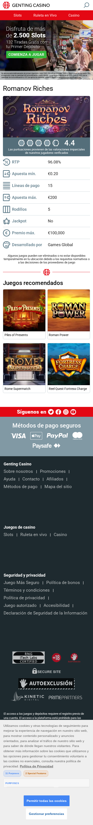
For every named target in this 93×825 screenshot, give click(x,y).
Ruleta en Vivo (45, 15)
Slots (18, 15)
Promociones (53, 471)
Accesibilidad (57, 605)
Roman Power (59, 335)
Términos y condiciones (27, 590)
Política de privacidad (24, 597)
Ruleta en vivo (33, 534)
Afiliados (54, 479)
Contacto (31, 479)
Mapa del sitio (58, 486)
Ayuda (9, 479)
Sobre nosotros (18, 471)
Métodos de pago (20, 486)
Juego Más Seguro (21, 582)
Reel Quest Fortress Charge (68, 389)
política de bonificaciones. (70, 77)
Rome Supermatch (17, 389)
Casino (73, 15)
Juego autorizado (20, 605)
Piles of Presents (16, 335)
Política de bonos (63, 582)
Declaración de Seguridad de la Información (45, 613)
